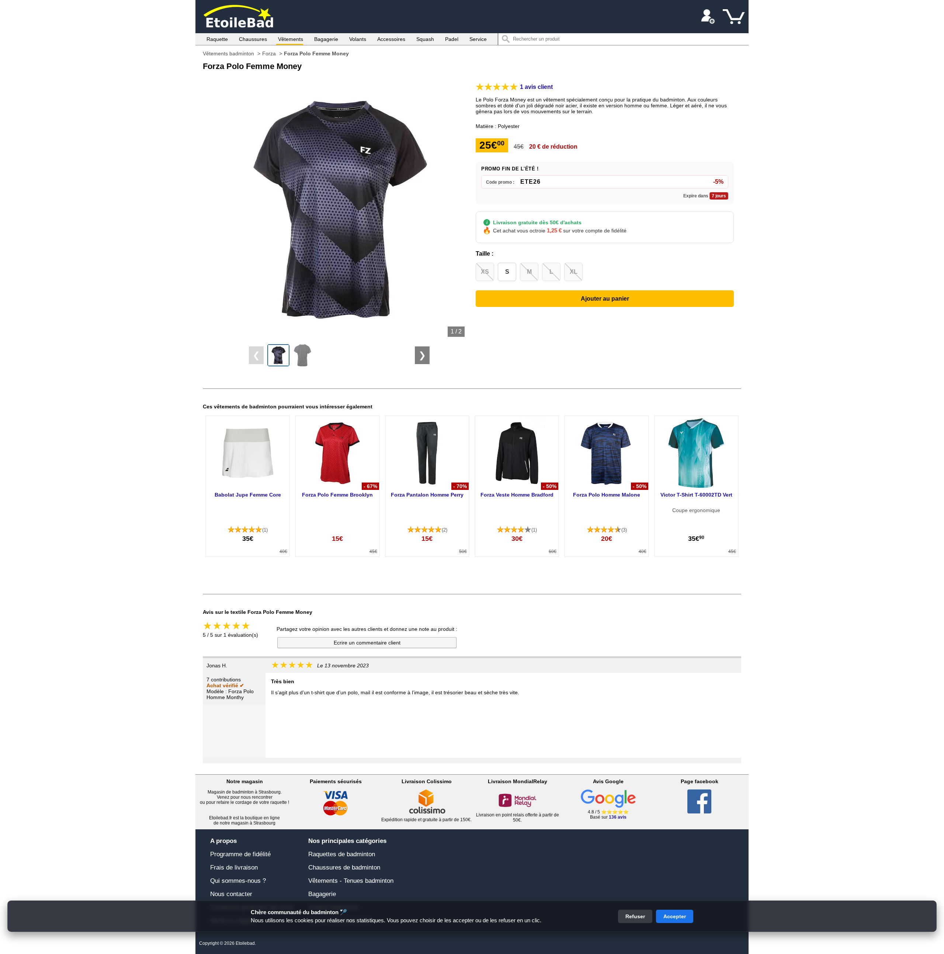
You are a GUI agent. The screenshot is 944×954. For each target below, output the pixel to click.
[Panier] (734, 16)
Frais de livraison (234, 867)
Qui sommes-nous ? (238, 880)
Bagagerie (326, 39)
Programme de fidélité (240, 854)
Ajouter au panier (605, 298)
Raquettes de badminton (341, 854)
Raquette (217, 39)
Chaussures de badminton (344, 867)
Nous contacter (231, 894)
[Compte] (708, 16)
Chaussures (253, 39)
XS (485, 272)
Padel (451, 39)
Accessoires (391, 39)
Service (478, 39)
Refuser (635, 916)
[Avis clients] (497, 86)
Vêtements (290, 39)
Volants (357, 39)
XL (573, 272)
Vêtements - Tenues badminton (350, 880)
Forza (269, 53)
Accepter (674, 916)
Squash (425, 39)
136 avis (618, 817)
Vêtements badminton (228, 53)
